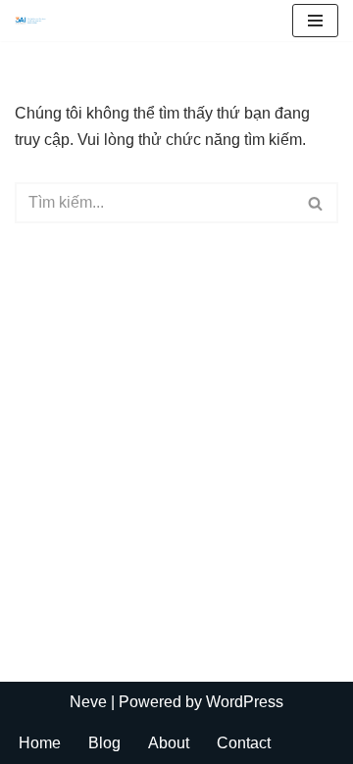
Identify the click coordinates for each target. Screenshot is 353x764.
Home (40, 743)
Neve (88, 701)
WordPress (244, 701)
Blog (104, 743)
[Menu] (315, 20)
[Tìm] (316, 202)
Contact (244, 743)
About (168, 743)
